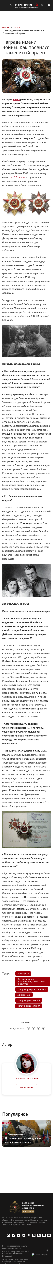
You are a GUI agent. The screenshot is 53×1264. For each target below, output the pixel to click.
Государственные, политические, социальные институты (31, 981)
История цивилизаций (29, 1000)
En (11, 5)
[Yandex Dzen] (44, 1235)
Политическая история (29, 1005)
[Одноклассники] (39, 1235)
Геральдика (23, 973)
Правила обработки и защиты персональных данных (14, 1247)
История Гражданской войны (32, 989)
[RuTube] (28, 1235)
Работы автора (26, 1088)
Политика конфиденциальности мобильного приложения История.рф (16, 1253)
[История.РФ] (26, 5)
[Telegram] (13, 1235)
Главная (6, 27)
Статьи (16, 27)
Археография (24, 994)
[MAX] (8, 1235)
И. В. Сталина (18, 177)
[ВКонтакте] (18, 1235)
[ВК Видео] (23, 1235)
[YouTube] (33, 1235)
